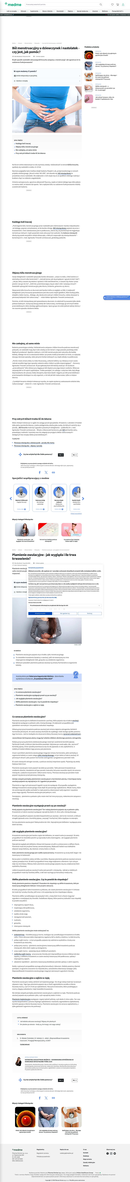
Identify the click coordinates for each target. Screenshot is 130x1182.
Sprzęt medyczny (82, 11)
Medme (14, 43)
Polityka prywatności (43, 1157)
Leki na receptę (12, 11)
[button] (39, 472)
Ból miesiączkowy (59, 228)
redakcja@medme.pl (66, 1153)
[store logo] (13, 4)
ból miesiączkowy (64, 173)
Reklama (86, 1166)
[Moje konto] (123, 4)
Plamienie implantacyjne (21, 999)
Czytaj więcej (25, 1044)
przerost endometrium (72, 734)
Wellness (105, 11)
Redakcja (86, 1156)
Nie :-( (75, 455)
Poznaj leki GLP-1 (117, 11)
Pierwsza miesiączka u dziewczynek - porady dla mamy (34, 443)
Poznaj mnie (20, 509)
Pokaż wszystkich (76, 514)
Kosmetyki (60, 11)
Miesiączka (37, 43)
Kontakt (85, 1153)
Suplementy (34, 11)
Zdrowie (23, 11)
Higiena (70, 11)
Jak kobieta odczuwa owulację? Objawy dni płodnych (38, 1021)
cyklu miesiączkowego (45, 755)
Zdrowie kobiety (28, 43)
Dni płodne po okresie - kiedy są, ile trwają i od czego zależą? (40, 1024)
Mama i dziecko (47, 11)
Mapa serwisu (87, 1159)
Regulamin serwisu (43, 1153)
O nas (85, 1149)
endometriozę (19, 935)
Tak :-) (61, 455)
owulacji (75, 721)
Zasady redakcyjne (89, 1162)
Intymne (95, 11)
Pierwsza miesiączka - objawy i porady (28, 446)
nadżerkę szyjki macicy (22, 954)
